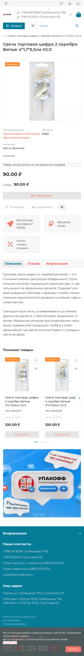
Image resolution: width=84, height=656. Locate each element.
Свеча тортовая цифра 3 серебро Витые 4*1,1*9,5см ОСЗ (21, 401)
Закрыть (73, 649)
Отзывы (33, 263)
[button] (5, 398)
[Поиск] (77, 26)
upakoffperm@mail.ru (18, 574)
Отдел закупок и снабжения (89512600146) (33, 563)
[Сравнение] (70, 3)
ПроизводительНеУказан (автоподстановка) (21, 135)
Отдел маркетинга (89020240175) (26, 569)
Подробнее (10, 642)
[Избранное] (61, 3)
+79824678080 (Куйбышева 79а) (43, 12)
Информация (57, 263)
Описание (13, 263)
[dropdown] (6, 3)
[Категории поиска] (33, 26)
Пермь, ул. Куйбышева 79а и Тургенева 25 (33, 593)
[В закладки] (36, 360)
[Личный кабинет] (78, 3)
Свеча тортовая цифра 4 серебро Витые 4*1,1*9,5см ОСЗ (61, 401)
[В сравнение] (36, 368)
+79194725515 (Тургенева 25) (40, 16)
